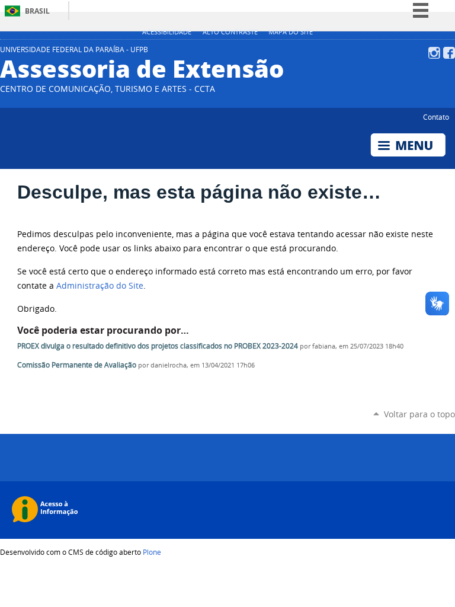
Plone (152, 552)
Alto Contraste (230, 32)
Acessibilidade (166, 32)
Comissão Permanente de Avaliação (76, 365)
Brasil (37, 11)
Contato (436, 117)
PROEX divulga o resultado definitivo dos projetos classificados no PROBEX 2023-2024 (157, 346)
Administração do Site (99, 285)
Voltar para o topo (419, 414)
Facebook (449, 53)
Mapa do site (290, 32)
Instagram (434, 53)
